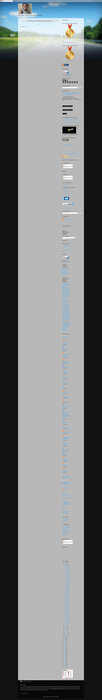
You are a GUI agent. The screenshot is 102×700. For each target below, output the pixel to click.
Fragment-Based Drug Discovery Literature (66, 355)
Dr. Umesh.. (66, 218)
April (66, 630)
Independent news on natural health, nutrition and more (66, 503)
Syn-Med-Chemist (65, 120)
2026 (65, 563)
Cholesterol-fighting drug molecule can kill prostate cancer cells (71, 93)
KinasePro (65, 454)
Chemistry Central (66, 487)
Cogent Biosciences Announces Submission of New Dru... (68, 621)
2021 (65, 643)
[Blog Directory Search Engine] (67, 145)
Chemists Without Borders (66, 407)
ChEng (64, 491)
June (66, 627)
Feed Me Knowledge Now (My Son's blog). (70, 119)
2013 (65, 657)
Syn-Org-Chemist (66, 526)
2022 (65, 641)
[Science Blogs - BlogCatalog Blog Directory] (70, 153)
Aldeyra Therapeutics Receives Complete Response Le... (68, 615)
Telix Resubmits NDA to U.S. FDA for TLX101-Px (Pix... (67, 603)
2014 (65, 656)
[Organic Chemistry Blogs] (69, 39)
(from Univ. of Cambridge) (66, 297)
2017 (65, 650)
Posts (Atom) (27, 26)
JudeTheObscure (66, 427)
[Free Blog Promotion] (67, 144)
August (66, 564)
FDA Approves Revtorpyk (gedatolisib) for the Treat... (68, 585)
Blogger (57, 696)
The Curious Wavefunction (65, 372)
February (66, 632)
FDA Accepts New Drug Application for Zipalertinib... (68, 568)
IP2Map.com (69, 74)
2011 (65, 661)
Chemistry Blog (66, 383)
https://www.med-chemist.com (69, 220)
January (66, 634)
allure (36, 676)
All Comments (66, 167)
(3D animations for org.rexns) (65, 304)
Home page (66, 306)
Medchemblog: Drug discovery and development (66, 483)
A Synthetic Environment (65, 471)
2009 (65, 664)
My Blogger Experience (65, 465)
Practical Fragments (65, 343)
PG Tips (64, 507)
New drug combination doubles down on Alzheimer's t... (67, 575)
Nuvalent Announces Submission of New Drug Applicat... (68, 609)
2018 (65, 648)
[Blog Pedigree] (65, 150)
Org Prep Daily (66, 367)
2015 (65, 654)
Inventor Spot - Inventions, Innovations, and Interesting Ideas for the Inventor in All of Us (66, 414)
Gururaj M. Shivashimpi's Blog (66, 362)
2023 (65, 640)
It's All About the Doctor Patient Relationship (66, 512)
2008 (65, 666)
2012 (65, 659)
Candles (65, 146)
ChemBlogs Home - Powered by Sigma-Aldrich (66, 477)
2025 (65, 636)
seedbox (63, 190)
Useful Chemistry (66, 432)
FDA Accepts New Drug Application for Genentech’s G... (67, 591)
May (66, 629)
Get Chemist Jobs (65, 227)
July (66, 625)
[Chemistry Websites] (69, 61)
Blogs (63, 146)
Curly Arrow (65, 401)
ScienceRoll (65, 387)
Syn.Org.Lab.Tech (66, 319)
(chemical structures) (66, 300)
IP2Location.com (66, 261)
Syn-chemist (65, 535)
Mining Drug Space (65, 422)
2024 (65, 638)
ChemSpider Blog (66, 397)
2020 (65, 645)
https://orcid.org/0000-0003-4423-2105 (70, 42)
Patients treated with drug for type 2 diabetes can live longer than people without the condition (66, 529)
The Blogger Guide (66, 494)
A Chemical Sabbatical (65, 459)
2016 (65, 652)
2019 (65, 647)
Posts (65, 165)
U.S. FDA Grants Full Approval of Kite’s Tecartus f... (68, 580)
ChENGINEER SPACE (65, 444)
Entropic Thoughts (66, 449)
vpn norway (65, 190)
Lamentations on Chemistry (66, 349)
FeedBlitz (68, 240)
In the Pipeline (65, 498)
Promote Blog (67, 146)
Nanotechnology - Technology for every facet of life (71, 122)
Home (39, 24)
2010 (65, 663)
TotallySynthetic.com (66, 338)
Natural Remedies (66, 392)
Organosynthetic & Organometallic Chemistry (66, 438)
